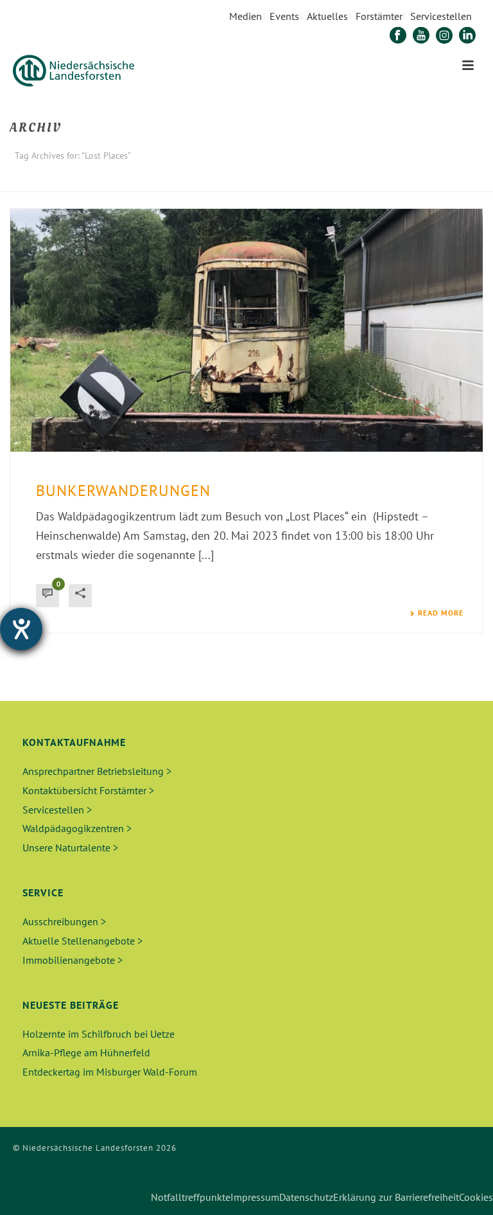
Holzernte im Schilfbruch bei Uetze (98, 1034)
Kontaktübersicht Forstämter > (88, 790)
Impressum (254, 1197)
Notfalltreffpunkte (190, 1197)
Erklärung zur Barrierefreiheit (396, 1197)
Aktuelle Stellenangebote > (82, 940)
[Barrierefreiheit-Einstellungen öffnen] (21, 629)
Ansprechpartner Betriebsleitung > (96, 771)
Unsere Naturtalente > (70, 847)
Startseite (399, 179)
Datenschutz (306, 1197)
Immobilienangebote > (72, 959)
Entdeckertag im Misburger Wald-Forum (109, 1072)
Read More (440, 613)
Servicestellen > (57, 809)
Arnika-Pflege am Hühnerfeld (86, 1052)
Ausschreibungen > (64, 921)
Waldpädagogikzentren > (77, 828)
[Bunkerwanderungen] (246, 330)
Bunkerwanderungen (123, 491)
